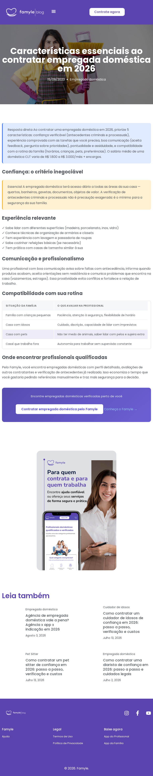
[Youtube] (148, 713)
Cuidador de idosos (116, 607)
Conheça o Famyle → (120, 409)
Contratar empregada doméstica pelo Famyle (59, 409)
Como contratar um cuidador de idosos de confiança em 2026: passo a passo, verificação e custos (123, 622)
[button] (53, 11)
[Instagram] (126, 713)
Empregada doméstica (88, 79)
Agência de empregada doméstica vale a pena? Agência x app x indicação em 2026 (47, 622)
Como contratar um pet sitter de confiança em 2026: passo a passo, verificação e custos (47, 667)
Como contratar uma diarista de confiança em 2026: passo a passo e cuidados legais (125, 667)
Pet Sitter (32, 654)
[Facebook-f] (137, 713)
